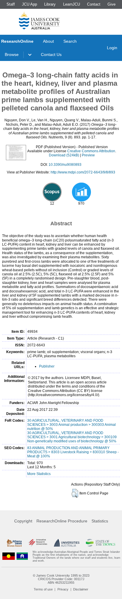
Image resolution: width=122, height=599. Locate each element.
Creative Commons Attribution (91, 151)
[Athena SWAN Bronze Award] (14, 543)
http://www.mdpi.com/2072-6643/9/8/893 (83, 172)
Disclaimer (80, 589)
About (48, 41)
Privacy (62, 589)
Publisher (46, 366)
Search (70, 41)
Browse (12, 54)
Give (111, 4)
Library (50, 4)
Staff (11, 4)
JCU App (29, 4)
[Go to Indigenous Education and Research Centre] (8, 556)
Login (112, 47)
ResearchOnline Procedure (61, 521)
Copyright (23, 521)
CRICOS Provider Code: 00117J (61, 579)
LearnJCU (71, 4)
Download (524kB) (64, 155)
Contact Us (51, 54)
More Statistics (39, 474)
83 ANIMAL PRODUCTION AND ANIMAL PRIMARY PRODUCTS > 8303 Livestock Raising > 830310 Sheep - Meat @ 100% (73, 452)
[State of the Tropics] (100, 543)
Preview (88, 155)
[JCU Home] (39, 20)
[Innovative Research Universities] (37, 543)
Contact (93, 4)
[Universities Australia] (66, 543)
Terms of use (43, 589)
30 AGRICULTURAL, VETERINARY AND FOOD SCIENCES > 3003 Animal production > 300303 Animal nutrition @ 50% (71, 424)
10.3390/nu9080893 (65, 165)
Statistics (100, 521)
